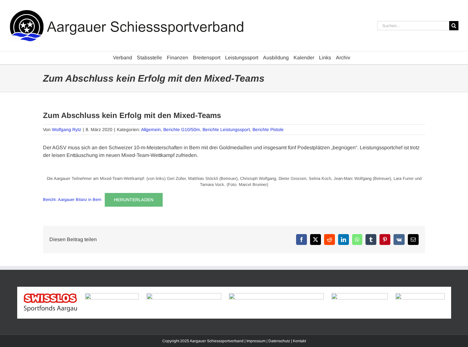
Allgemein (151, 129)
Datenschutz (279, 341)
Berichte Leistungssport (226, 129)
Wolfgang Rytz (66, 129)
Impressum (256, 341)
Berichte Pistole (268, 129)
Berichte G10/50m (181, 129)
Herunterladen (133, 199)
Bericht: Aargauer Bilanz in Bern (72, 199)
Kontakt (299, 341)
